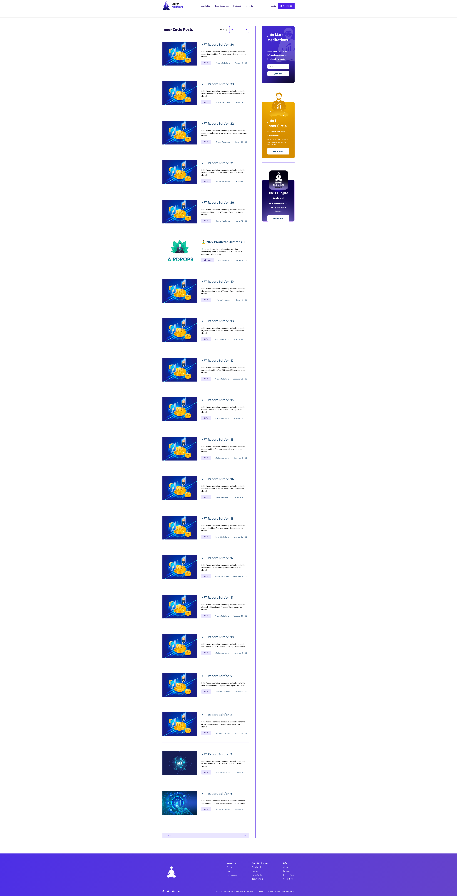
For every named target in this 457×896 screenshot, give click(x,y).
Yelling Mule (274, 892)
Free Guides (232, 875)
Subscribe (287, 6)
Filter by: (224, 29)
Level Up (249, 6)
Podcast (237, 6)
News (229, 871)
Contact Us (288, 879)
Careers (286, 871)
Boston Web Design (288, 892)
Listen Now (278, 218)
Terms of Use (264, 892)
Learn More (278, 151)
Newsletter (206, 6)
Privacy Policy (289, 875)
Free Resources (222, 6)
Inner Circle (257, 875)
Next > (243, 836)
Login (273, 6)
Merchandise (257, 867)
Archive (230, 867)
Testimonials (257, 879)
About (285, 867)
